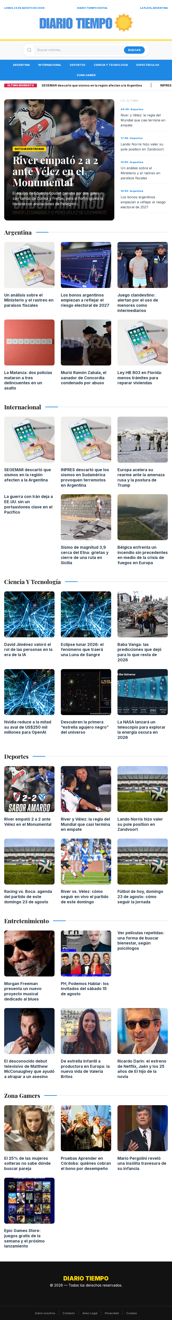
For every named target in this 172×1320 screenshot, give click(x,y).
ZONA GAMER (86, 75)
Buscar (134, 50)
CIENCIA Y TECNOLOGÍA (111, 64)
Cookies (131, 1313)
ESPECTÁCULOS (147, 64)
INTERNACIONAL (49, 64)
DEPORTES (77, 64)
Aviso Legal (89, 1313)
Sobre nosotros (45, 1313)
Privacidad (112, 1313)
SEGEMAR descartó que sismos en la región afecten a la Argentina (74, 85)
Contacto (69, 1313)
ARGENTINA (21, 64)
